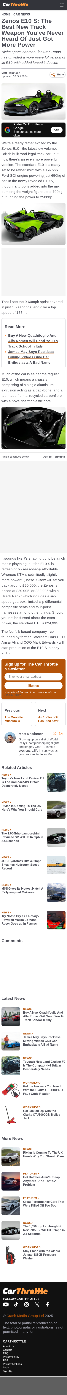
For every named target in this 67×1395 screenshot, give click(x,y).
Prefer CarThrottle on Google (28, 126)
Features (30, 1173)
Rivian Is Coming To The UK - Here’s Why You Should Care (22, 807)
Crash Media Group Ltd (25, 1316)
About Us (8, 1346)
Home (5, 14)
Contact (7, 1349)
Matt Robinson (10, 72)
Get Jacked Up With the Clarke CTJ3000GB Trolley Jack (41, 1114)
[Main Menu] (62, 5)
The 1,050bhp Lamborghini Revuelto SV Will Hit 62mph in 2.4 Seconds (22, 837)
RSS (5, 1360)
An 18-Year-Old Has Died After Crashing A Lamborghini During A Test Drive (48, 719)
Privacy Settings (12, 1364)
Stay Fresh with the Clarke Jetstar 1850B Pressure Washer (41, 1254)
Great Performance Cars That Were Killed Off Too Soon (43, 1203)
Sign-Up (7, 1371)
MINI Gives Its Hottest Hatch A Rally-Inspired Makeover (22, 890)
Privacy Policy (12, 694)
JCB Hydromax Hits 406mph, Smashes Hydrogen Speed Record (21, 864)
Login (6, 1367)
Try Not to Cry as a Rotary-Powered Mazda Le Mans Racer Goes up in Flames (20, 920)
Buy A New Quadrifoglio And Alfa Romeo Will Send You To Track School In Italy (33, 341)
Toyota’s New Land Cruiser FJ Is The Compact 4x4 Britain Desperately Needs (22, 782)
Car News (21, 14)
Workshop (31, 1082)
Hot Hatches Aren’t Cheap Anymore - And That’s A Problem (41, 1181)
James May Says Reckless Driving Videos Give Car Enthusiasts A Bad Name (31, 357)
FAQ (5, 1353)
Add (57, 129)
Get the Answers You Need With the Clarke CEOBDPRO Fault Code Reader (43, 1090)
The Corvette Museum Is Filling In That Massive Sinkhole (14, 719)
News (5, 774)
